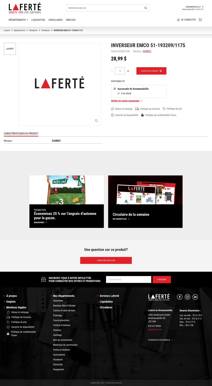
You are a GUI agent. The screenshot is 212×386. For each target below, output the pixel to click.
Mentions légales (16, 307)
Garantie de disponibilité (126, 115)
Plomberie (33, 30)
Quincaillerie (59, 354)
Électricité (58, 364)
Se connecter (188, 19)
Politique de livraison (150, 109)
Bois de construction (62, 340)
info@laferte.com (155, 329)
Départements (19, 30)
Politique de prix (174, 108)
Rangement (58, 369)
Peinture (57, 330)
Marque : (137, 51)
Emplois (70, 19)
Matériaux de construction (65, 345)
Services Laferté (109, 296)
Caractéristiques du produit (21, 133)
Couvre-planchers (61, 320)
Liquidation (38, 19)
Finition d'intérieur (61, 325)
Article (114, 51)
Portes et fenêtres (61, 349)
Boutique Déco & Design (64, 305)
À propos (11, 296)
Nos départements (63, 296)
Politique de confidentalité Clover (160, 115)
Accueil (7, 30)
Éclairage (57, 315)
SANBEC (147, 51)
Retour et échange (123, 109)
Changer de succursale (159, 340)
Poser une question (106, 260)
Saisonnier (58, 300)
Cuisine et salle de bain (64, 310)
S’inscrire (161, 279)
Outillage (57, 335)
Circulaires (55, 19)
